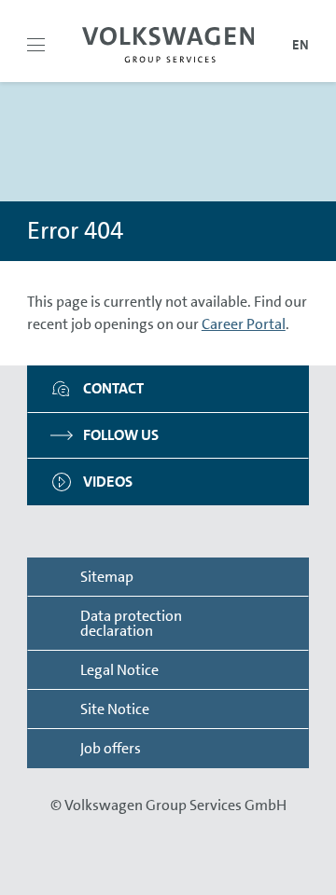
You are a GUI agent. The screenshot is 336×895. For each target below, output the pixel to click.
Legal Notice (119, 670)
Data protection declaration (131, 623)
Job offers (110, 748)
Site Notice (114, 709)
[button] (36, 44)
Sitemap (106, 576)
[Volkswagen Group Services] (168, 45)
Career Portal (244, 324)
